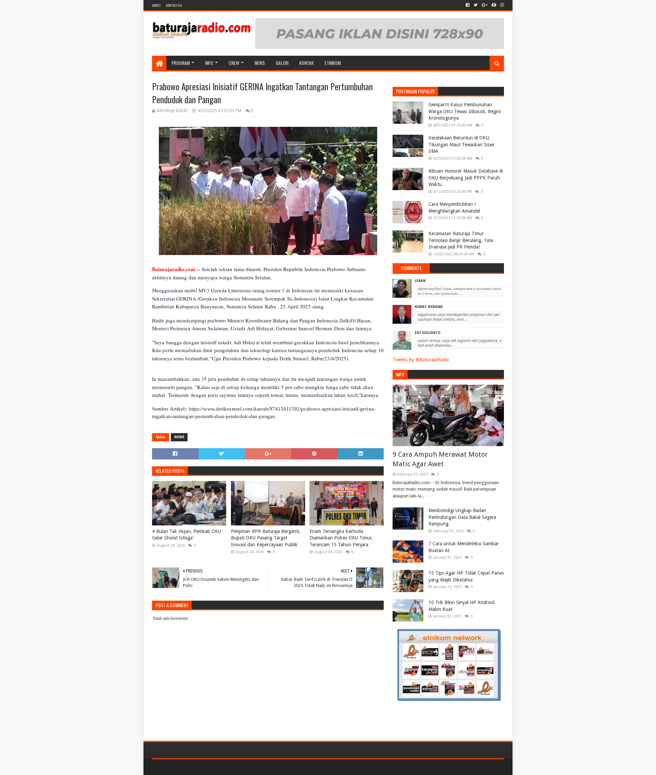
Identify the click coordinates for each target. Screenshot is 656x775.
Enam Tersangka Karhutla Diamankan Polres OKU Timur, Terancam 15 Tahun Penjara (341, 538)
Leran (420, 281)
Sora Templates (190, 767)
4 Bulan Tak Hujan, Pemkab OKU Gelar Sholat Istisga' (186, 535)
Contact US (174, 5)
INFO (209, 62)
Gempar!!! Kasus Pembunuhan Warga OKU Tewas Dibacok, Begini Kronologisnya (464, 111)
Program (181, 62)
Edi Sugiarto (427, 333)
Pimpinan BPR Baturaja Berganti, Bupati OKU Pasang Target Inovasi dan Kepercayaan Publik (265, 538)
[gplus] (484, 5)
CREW (234, 62)
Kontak (306, 62)
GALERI (282, 62)
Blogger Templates (229, 767)
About (156, 5)
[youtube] (493, 5)
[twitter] (475, 5)
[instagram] (501, 5)
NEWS (260, 62)
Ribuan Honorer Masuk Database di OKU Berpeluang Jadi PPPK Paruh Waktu (465, 177)
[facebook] (467, 5)
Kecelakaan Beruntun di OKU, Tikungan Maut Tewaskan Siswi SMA (461, 144)
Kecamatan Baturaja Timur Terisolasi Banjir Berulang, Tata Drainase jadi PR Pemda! (460, 240)
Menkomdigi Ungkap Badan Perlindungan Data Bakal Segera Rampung (462, 517)
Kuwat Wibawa (429, 307)
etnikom (333, 62)
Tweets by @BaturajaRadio (421, 359)
